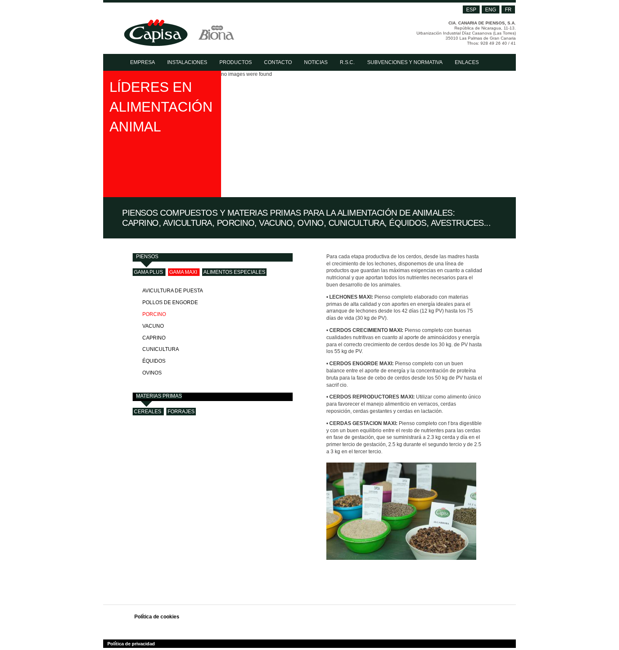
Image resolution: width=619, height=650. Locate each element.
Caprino (153, 338)
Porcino (154, 314)
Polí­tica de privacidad (131, 643)
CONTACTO (278, 62)
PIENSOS (147, 256)
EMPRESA (142, 62)
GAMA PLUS (148, 272)
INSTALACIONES (187, 62)
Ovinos (152, 373)
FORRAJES (181, 412)
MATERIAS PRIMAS (159, 396)
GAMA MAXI (183, 272)
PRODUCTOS (235, 62)
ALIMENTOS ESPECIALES (234, 272)
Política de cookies (156, 617)
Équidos (153, 361)
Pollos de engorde (170, 302)
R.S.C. (347, 62)
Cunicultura (160, 349)
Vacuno (153, 326)
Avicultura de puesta (172, 291)
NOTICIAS (316, 62)
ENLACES (467, 62)
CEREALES (147, 412)
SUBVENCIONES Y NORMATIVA (405, 62)
